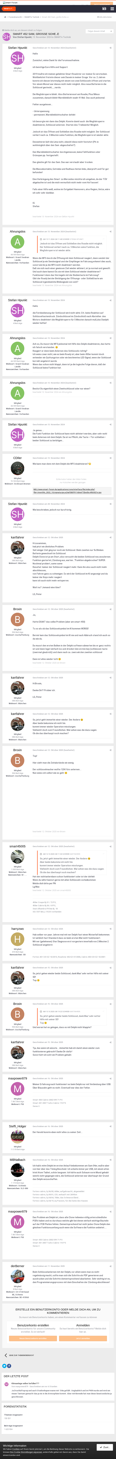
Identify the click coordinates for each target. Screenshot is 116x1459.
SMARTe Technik (62, 37)
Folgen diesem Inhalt (96, 31)
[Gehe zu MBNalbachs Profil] (17, 1170)
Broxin (17, 609)
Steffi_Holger (17, 1126)
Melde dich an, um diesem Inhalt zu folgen (23, 30)
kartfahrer (17, 537)
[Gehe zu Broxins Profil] (17, 619)
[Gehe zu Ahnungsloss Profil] (17, 242)
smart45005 (18, 846)
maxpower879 (17, 1078)
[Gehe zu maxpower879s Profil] (17, 1089)
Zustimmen (107, 1447)
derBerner (17, 1266)
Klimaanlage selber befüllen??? (25, 1383)
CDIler (17, 458)
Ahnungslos (17, 231)
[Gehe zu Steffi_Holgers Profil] (17, 1137)
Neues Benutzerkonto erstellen (33, 1338)
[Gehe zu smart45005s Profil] (17, 857)
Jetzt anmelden (83, 1338)
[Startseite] (6, 17)
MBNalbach (17, 1159)
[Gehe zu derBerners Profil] (17, 1276)
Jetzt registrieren (102, 4)
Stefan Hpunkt (24, 37)
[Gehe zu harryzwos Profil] (17, 939)
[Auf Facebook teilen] (9, 1366)
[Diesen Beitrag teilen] (110, 48)
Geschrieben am (49, 48)
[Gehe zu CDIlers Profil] (17, 468)
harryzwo (17, 928)
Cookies (16, 1449)
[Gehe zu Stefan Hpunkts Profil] (7, 37)
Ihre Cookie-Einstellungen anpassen (26, 1452)
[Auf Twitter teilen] (4, 1366)
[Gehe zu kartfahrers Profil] (17, 548)
